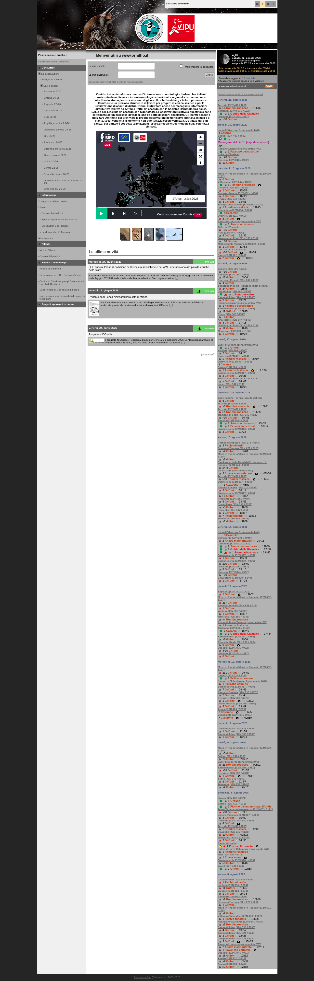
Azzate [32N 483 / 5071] (232, 709)
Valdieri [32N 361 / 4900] (232, 350)
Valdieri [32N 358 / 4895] (232, 611)
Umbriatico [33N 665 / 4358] (234, 291)
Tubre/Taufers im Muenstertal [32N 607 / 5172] (245, 809)
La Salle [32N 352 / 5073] (233, 890)
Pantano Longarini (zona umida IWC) (239, 148)
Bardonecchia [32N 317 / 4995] (236, 308)
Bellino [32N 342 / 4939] (232, 756)
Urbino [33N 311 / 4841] (232, 215)
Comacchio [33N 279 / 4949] (234, 538)
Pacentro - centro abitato (232, 896)
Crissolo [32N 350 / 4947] (233, 187)
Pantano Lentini (227, 843)
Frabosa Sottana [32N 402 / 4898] (238, 193)
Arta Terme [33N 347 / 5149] (234, 319)
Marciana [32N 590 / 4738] (233, 616)
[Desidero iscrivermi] (100, 82)
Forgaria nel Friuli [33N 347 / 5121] (238, 378)
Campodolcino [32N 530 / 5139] (236, 734)
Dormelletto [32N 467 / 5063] (235, 361)
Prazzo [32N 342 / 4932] (232, 199)
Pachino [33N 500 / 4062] (233, 420)
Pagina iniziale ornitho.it (52, 55)
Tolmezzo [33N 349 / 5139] (233, 518)
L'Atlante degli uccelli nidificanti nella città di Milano (118, 296)
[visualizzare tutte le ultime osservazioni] (240, 94)
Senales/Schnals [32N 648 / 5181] (238, 605)
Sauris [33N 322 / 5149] (232, 255)
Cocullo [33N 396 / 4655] (232, 269)
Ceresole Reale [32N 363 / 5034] (237, 642)
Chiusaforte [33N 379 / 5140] (235, 577)
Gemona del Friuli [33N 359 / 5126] (238, 238)
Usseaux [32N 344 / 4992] (233, 572)
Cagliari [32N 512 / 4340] (232, 675)
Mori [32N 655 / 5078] (230, 854)
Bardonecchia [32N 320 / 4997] (236, 767)
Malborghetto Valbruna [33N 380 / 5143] (241, 244)
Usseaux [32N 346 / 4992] (233, 566)
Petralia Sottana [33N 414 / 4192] (237, 487)
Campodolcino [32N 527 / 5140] (236, 297)
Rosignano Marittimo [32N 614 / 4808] (240, 204)
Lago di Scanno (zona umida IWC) (238, 344)
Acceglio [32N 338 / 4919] (233, 274)
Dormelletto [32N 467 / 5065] (235, 481)
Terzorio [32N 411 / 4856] (232, 403)
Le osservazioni (49, 73)
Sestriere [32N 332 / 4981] (233, 773)
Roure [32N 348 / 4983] (231, 314)
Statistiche (46, 238)
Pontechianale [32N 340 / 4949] (236, 820)
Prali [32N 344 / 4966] (231, 232)
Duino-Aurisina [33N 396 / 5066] (237, 703)
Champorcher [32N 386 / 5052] (236, 879)
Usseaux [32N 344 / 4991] (233, 952)
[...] (177, 278)
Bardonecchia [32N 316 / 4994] (236, 429)
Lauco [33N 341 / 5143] (231, 865)
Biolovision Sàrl (142, 977)
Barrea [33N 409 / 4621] (232, 798)
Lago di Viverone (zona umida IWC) (239, 130)
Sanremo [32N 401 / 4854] (233, 356)
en (257, 4)
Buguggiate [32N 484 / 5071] (234, 714)
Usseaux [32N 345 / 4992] (233, 116)
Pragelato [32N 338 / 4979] (233, 498)
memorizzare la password (199, 66)
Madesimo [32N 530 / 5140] (234, 837)
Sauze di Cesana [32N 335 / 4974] (238, 692)
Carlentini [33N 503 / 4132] (233, 110)
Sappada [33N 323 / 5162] (233, 591)
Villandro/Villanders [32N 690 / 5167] (240, 916)
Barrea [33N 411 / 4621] (232, 803)
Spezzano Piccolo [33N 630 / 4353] (238, 280)
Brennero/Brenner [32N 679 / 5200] (238, 902)
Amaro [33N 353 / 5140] (232, 964)
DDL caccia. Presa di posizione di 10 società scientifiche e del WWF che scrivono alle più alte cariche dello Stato (149, 268)
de (268, 4)
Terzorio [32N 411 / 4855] (232, 105)
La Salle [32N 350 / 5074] (233, 885)
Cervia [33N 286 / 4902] (232, 367)
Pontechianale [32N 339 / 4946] (236, 728)
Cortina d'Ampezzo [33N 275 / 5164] (239, 442)
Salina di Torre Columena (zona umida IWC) (243, 849)
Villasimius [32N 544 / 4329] (234, 182)
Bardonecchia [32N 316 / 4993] (236, 860)
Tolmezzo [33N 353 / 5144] (233, 784)
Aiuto (43, 207)
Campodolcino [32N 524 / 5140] (236, 933)
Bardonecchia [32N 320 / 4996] (236, 561)
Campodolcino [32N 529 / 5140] (236, 938)
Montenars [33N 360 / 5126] (234, 331)
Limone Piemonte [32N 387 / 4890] (238, 815)
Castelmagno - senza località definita (240, 398)
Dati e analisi (50, 85)
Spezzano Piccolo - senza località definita (243, 285)
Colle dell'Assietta (228, 154)
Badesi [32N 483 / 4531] (232, 135)
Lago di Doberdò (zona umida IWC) (238, 761)
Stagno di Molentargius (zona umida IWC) (242, 681)
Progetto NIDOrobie (100, 334)
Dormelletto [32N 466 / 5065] (235, 210)
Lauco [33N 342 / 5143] (231, 384)
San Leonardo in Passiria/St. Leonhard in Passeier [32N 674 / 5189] (242, 463)
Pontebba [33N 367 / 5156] (233, 510)
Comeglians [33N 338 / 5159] (235, 504)
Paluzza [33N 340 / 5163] (232, 249)
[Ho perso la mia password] (127, 82)
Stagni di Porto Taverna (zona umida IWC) (242, 622)
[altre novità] (208, 354)
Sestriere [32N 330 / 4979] (233, 698)
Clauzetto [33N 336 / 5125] (233, 831)
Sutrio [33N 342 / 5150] (231, 778)
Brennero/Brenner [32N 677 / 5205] (238, 448)
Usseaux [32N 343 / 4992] (233, 160)
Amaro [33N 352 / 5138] (232, 958)
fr (273, 4)
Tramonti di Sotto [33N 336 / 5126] (238, 414)
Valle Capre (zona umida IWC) (235, 470)
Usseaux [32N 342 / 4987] (233, 653)
